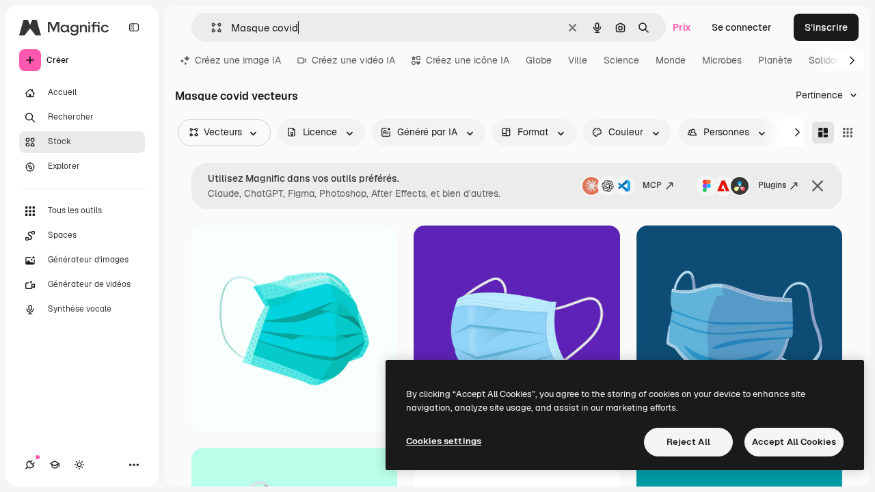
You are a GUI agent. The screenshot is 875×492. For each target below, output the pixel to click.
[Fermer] (817, 186)
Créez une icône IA (467, 60)
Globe (539, 60)
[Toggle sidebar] (134, 27)
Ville (577, 60)
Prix (682, 27)
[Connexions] (30, 465)
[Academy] (55, 465)
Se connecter (742, 27)
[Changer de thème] (79, 465)
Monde (671, 60)
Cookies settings (443, 441)
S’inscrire (826, 27)
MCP (652, 185)
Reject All (688, 442)
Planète (775, 60)
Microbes (722, 60)
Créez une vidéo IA (353, 60)
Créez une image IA (238, 60)
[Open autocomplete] (211, 28)
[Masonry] (823, 133)
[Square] (848, 133)
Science (621, 60)
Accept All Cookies (794, 442)
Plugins (772, 185)
